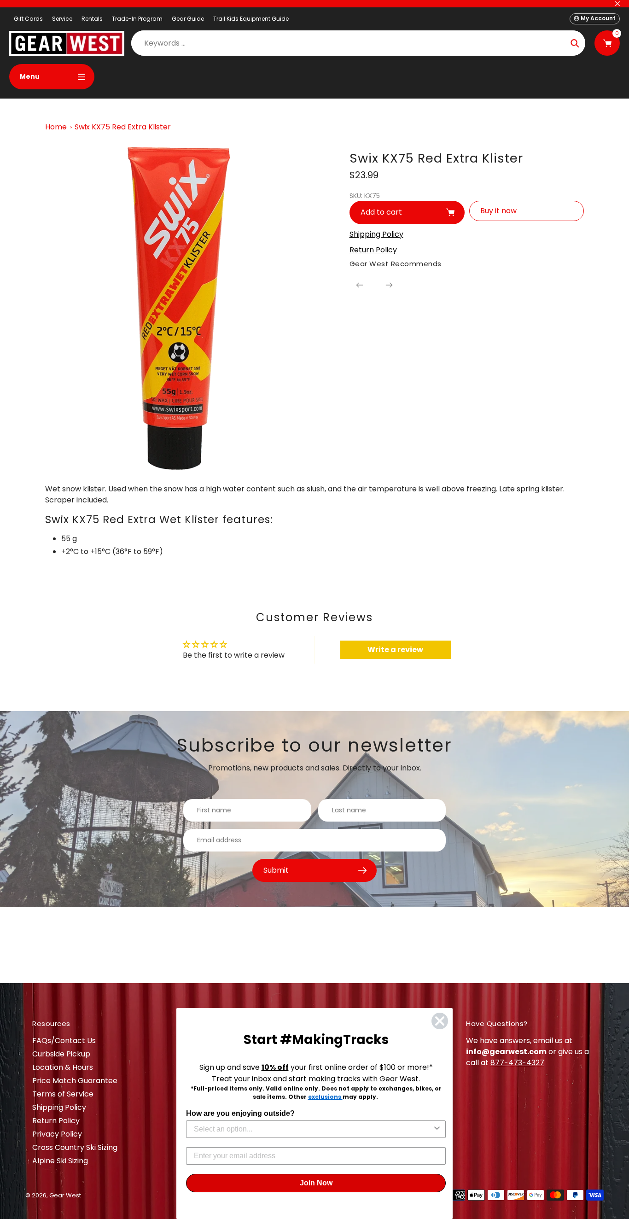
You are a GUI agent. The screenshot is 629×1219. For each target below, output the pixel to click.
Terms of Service (62, 1094)
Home (56, 127)
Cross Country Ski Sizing (74, 1147)
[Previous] (359, 285)
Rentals (92, 19)
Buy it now (498, 210)
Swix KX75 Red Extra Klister (123, 127)
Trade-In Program (137, 19)
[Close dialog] (440, 1021)
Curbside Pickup (61, 1054)
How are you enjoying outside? (240, 1113)
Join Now (316, 1183)
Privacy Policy (57, 1134)
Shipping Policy (59, 1107)
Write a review (395, 649)
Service (62, 19)
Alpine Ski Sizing (60, 1160)
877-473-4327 (517, 1062)
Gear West (65, 1195)
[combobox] (313, 1129)
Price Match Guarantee (74, 1080)
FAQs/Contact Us (64, 1040)
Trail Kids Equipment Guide (251, 19)
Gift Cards (28, 19)
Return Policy (56, 1120)
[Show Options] (437, 1129)
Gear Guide (188, 19)
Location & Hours (62, 1067)
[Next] (389, 285)
